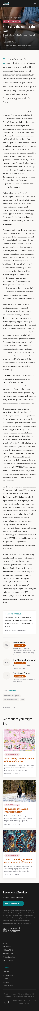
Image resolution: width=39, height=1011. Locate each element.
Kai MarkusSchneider (24, 660)
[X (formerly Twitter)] (4, 1002)
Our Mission (7, 946)
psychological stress (11, 699)
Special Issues (8, 975)
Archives (6, 972)
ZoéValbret (12, 690)
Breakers (6, 982)
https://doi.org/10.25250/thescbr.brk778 (18, 45)
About (5, 943)
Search (5, 979)
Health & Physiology (14, 18)
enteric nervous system (11, 695)
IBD (22, 699)
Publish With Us (8, 950)
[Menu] (34, 3)
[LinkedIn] (8, 1002)
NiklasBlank (19, 642)
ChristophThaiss (21, 673)
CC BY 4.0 (11, 707)
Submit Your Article (13, 903)
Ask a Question (8, 960)
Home (5, 18)
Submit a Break (8, 986)
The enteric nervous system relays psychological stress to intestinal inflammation (18, 620)
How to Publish (8, 953)
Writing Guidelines (9, 957)
